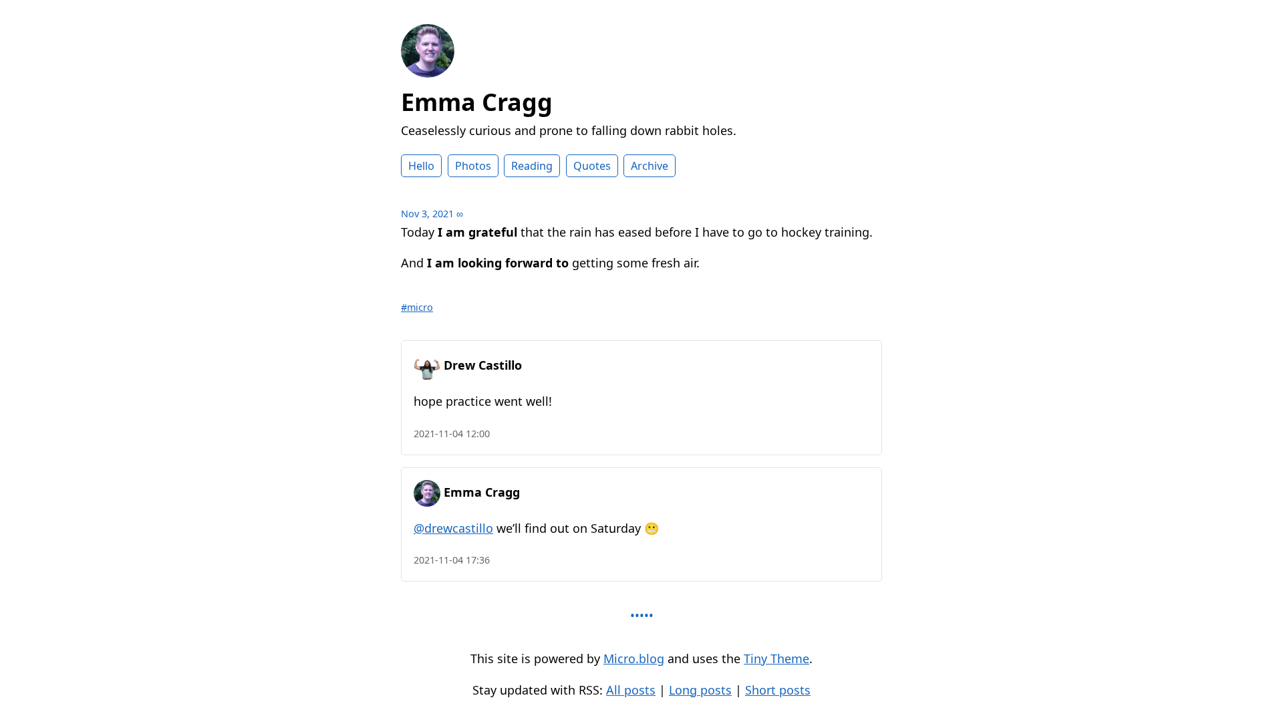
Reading (532, 165)
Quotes (592, 165)
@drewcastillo (453, 528)
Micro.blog (633, 658)
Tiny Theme (776, 658)
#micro (417, 307)
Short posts (778, 690)
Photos (473, 165)
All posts (631, 690)
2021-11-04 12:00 (452, 433)
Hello (421, 165)
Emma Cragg (477, 102)
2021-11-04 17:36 (452, 560)
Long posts (700, 690)
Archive (649, 165)
